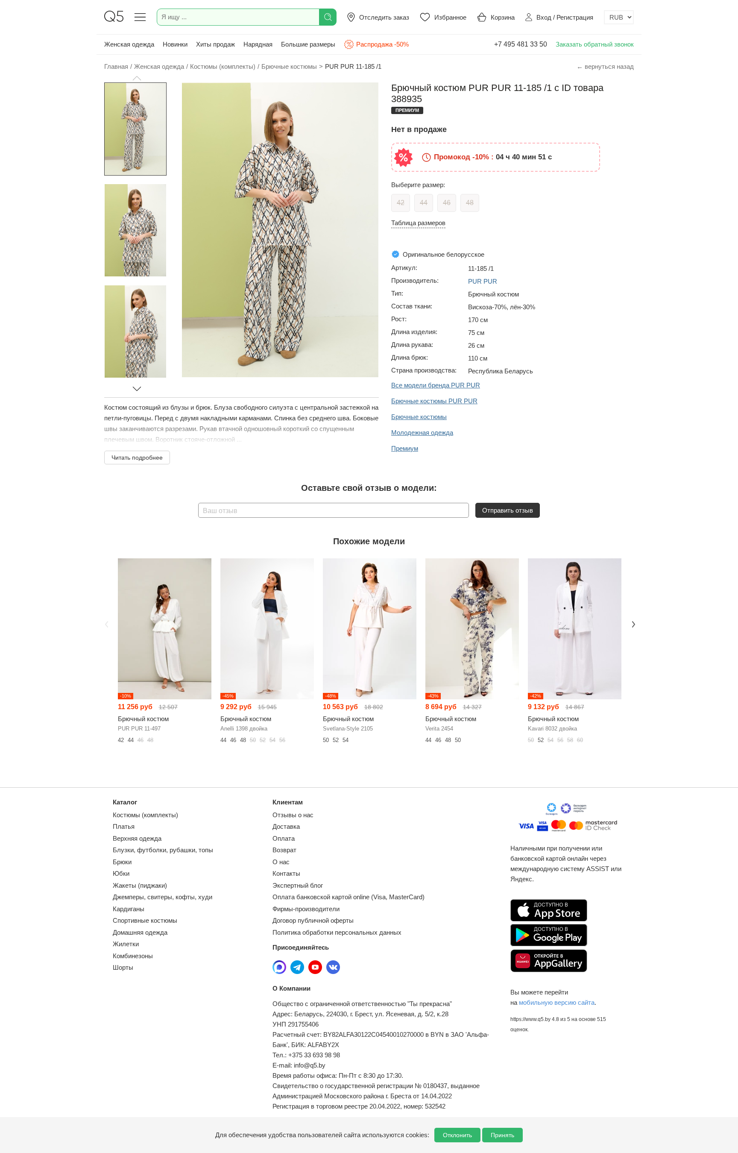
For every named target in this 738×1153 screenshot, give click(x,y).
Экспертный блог (297, 885)
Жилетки (126, 944)
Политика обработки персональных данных (336, 932)
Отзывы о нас (292, 815)
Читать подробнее (137, 457)
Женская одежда (129, 44)
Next (632, 623)
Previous (105, 623)
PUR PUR (482, 281)
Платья (124, 826)
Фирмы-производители (306, 908)
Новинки (175, 44)
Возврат (284, 850)
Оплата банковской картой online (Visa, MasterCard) (348, 897)
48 (470, 202)
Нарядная (257, 44)
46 (447, 202)
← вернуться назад (605, 66)
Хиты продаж (215, 44)
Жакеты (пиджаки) (140, 885)
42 (400, 202)
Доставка (286, 826)
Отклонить (457, 1135)
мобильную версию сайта (556, 1002)
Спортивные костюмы (145, 920)
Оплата (283, 838)
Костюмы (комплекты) (145, 815)
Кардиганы (128, 908)
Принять (502, 1135)
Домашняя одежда (140, 932)
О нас (281, 861)
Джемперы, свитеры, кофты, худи (162, 897)
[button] (136, 78)
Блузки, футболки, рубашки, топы (163, 850)
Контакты (286, 873)
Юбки (121, 873)
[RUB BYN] (619, 17)
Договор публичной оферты (313, 920)
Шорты (123, 967)
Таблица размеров (418, 222)
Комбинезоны (133, 955)
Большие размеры (308, 44)
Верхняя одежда (137, 838)
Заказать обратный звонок (595, 44)
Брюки (122, 861)
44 (424, 202)
